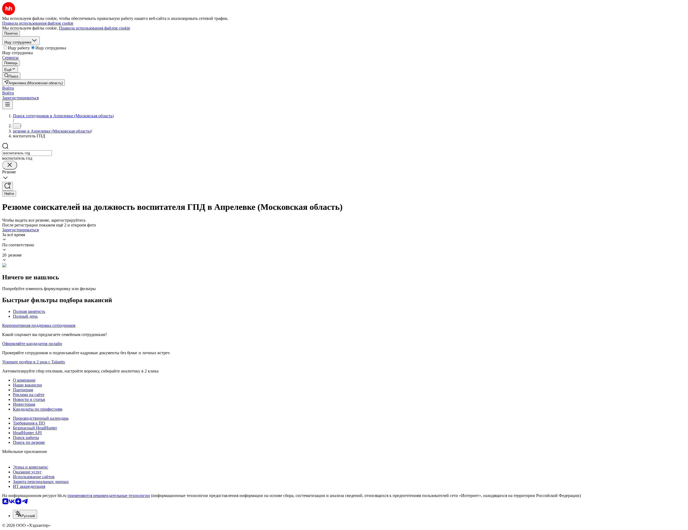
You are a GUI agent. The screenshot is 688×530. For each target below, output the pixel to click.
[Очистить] (9, 165)
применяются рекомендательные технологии (108, 495)
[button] (8, 88)
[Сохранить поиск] (7, 186)
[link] (11, 75)
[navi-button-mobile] (7, 104)
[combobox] (27, 153)
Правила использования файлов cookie (94, 28)
